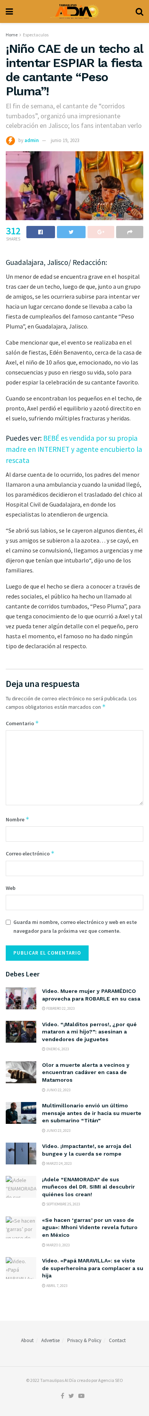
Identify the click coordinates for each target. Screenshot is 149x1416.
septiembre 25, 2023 (62, 1204)
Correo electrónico (30, 853)
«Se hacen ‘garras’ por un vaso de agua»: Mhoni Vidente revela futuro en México (90, 1227)
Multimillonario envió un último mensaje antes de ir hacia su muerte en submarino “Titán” (91, 1112)
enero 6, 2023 (57, 1048)
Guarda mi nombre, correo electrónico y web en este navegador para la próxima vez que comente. (75, 926)
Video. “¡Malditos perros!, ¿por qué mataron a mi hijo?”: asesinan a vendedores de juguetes (89, 1031)
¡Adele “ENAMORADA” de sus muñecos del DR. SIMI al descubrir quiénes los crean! (88, 1186)
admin (31, 140)
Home (12, 35)
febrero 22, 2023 (60, 1008)
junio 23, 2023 (58, 1130)
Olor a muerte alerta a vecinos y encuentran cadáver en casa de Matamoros (86, 1072)
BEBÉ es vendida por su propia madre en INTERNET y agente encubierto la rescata (74, 449)
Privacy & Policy (84, 1340)
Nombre (17, 819)
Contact (117, 1340)
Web (11, 888)
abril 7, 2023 (56, 1285)
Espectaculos (36, 35)
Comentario (22, 723)
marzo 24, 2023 (58, 1163)
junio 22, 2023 (58, 1089)
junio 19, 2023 (65, 140)
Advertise (50, 1340)
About (27, 1340)
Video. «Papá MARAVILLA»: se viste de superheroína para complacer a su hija (92, 1268)
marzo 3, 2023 (57, 1245)
